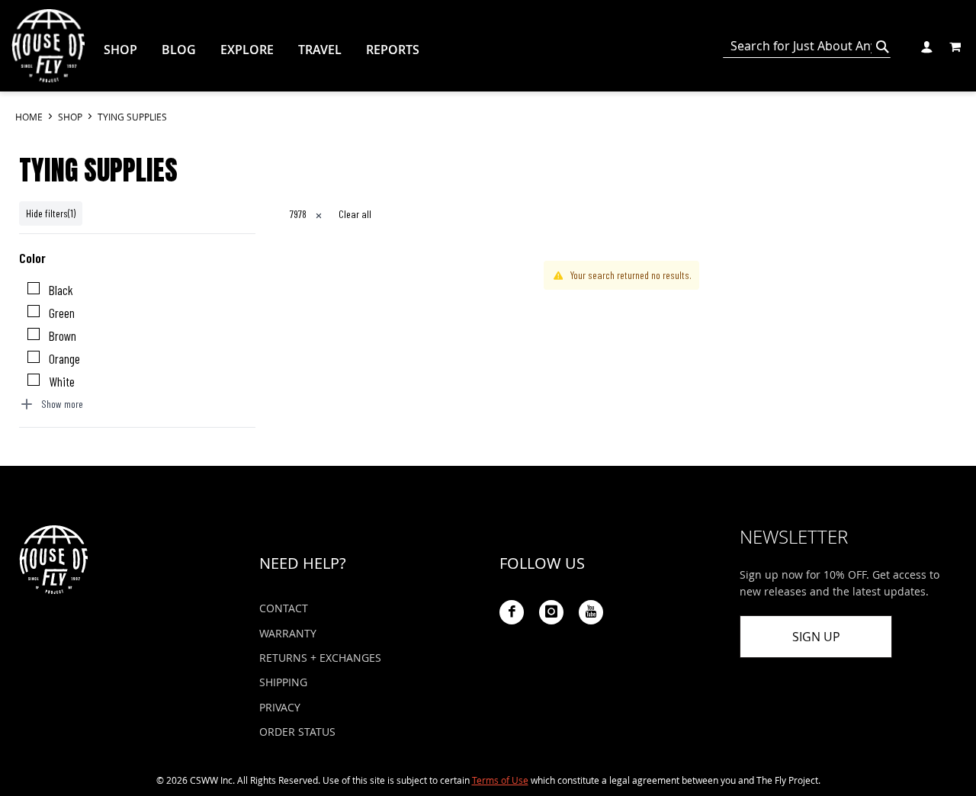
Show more (62, 403)
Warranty (287, 633)
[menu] (415, 50)
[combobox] (807, 46)
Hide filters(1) (50, 213)
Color (32, 257)
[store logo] (48, 45)
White (62, 381)
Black (61, 289)
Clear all (355, 213)
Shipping (283, 682)
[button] (926, 45)
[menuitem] (120, 49)
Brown (62, 335)
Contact (283, 608)
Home (30, 117)
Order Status (297, 731)
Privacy (279, 707)
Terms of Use (500, 780)
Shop (71, 117)
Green (62, 312)
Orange (64, 358)
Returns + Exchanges (320, 657)
